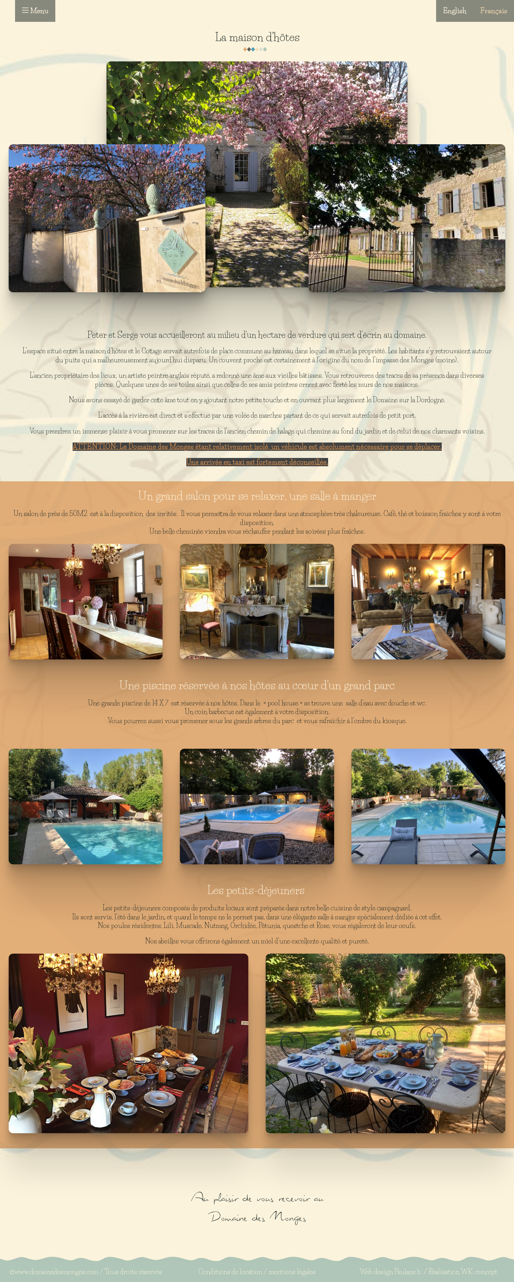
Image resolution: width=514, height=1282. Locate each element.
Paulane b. (408, 1272)
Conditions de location (230, 1272)
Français (493, 11)
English (455, 11)
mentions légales (292, 1272)
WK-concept (479, 1272)
